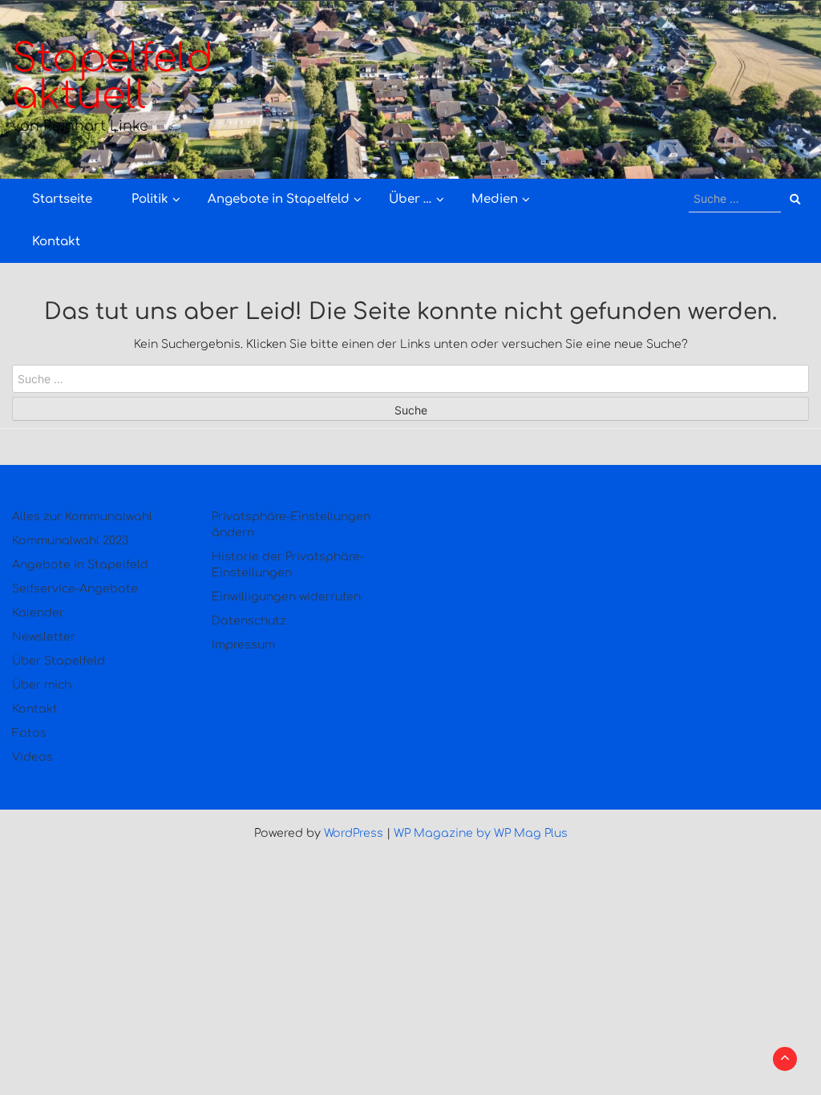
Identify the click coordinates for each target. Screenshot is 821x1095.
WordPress (353, 833)
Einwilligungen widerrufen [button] (286, 597)
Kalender (38, 613)
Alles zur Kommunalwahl (82, 517)
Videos (32, 757)
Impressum (243, 645)
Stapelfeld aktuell (112, 77)
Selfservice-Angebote (75, 589)
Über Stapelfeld (58, 661)
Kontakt (56, 241)
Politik (149, 199)
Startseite (62, 199)
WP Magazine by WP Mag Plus (481, 833)
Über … (410, 199)
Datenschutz (249, 621)
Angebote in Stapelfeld (279, 199)
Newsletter (43, 637)
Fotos (29, 733)
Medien (494, 199)
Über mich (41, 685)
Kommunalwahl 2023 (70, 541)
